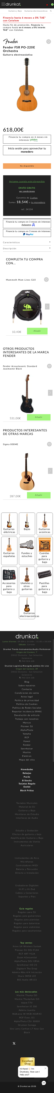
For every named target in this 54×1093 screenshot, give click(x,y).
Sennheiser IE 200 (27, 1007)
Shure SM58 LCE (27, 976)
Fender (27, 745)
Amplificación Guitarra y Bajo (27, 838)
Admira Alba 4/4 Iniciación (27, 972)
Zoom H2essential (27, 958)
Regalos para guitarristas (27, 916)
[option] (27, 84)
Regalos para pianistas (27, 920)
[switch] (6, 1088)
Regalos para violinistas (27, 927)
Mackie (27, 752)
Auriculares (27, 846)
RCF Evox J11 (27, 1018)
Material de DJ (27, 807)
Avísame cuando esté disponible (27, 182)
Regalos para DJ (27, 912)
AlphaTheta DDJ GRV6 (27, 961)
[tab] (27, 243)
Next (47, 307)
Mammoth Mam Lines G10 (21, 280)
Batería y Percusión (27, 869)
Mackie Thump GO (27, 995)
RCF (27, 738)
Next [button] (49, 85)
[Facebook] (9, 1043)
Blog (26, 682)
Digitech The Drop (27, 969)
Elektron (27, 756)
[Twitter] (15, 1044)
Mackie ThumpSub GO (27, 999)
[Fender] (10, 44)
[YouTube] (21, 1043)
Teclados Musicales (27, 803)
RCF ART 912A (27, 954)
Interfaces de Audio (27, 818)
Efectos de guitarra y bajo (26, 834)
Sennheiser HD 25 (27, 965)
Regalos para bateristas (27, 923)
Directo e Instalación (27, 873)
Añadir (37, 331)
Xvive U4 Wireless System (27, 946)
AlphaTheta (27, 730)
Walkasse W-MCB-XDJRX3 (27, 1014)
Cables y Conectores (27, 893)
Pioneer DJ (27, 726)
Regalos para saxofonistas (26, 931)
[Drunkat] (13, 4)
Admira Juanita (27, 1010)
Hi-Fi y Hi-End (27, 889)
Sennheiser (27, 749)
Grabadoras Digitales (27, 886)
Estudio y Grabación (27, 831)
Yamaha (27, 734)
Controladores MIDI (27, 866)
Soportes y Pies (27, 897)
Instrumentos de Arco (27, 858)
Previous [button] (5, 85)
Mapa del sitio (27, 760)
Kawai (27, 741)
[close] (45, 1068)
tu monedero (38, 202)
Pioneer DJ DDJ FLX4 (27, 950)
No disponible (27, 166)
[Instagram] (27, 1043)
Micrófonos (27, 862)
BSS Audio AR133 (27, 980)
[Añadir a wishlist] (48, 41)
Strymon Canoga (27, 1025)
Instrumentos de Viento (27, 842)
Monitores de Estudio (27, 814)
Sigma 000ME (10, 444)
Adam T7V (27, 1003)
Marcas (27, 723)
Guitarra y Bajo (26, 811)
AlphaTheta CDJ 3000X (27, 1021)
